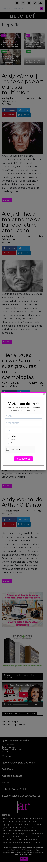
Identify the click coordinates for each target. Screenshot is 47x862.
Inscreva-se (23, 459)
